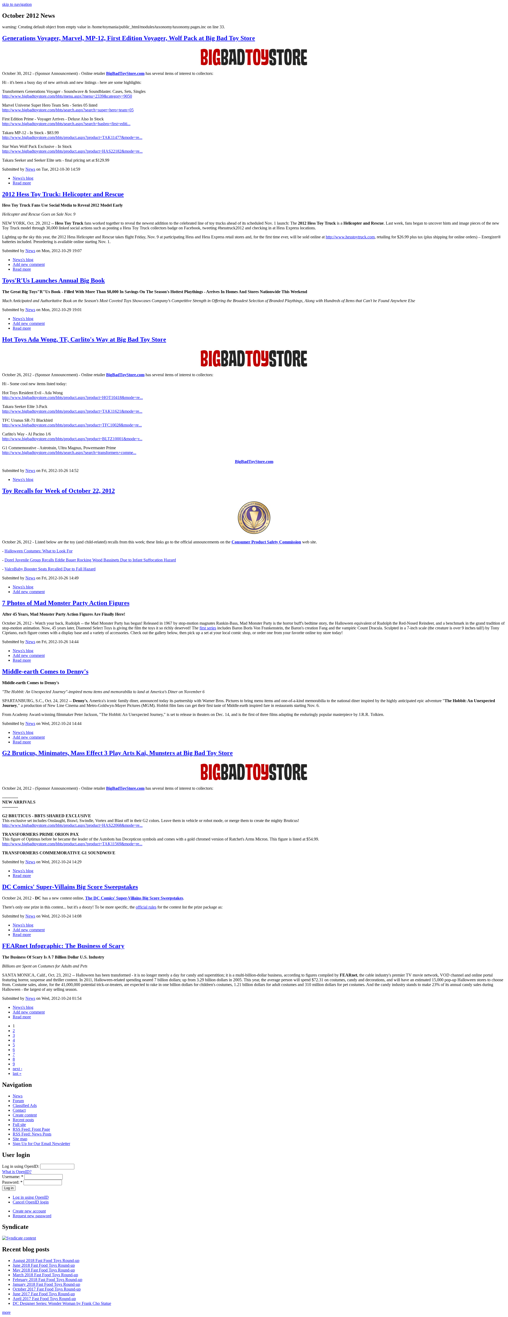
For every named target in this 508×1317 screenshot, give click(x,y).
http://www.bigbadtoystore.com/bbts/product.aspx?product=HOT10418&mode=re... (72, 397)
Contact (19, 1110)
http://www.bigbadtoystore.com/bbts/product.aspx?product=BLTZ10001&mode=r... (72, 439)
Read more (22, 183)
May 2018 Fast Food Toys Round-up (44, 1270)
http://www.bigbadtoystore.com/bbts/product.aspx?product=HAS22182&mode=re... (72, 151)
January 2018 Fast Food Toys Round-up (46, 1284)
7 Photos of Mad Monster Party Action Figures (65, 603)
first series (207, 628)
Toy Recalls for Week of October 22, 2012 (58, 490)
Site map (20, 1139)
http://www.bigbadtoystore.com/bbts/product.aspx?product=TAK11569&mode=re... (72, 844)
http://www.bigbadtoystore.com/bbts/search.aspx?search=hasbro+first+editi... (66, 123)
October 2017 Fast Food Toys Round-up (47, 1289)
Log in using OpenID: (21, 1166)
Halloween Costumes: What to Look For (38, 551)
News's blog (23, 178)
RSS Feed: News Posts (32, 1134)
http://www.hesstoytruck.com (350, 237)
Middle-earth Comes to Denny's (45, 671)
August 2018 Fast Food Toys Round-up (46, 1260)
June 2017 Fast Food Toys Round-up (44, 1294)
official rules (146, 907)
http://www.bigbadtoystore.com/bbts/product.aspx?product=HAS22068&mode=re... (72, 825)
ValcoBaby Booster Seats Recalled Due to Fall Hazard (50, 569)
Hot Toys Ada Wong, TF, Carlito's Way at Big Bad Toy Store (84, 339)
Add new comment (29, 264)
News (30, 169)
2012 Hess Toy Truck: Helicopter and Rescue (63, 194)
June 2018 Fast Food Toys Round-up (44, 1265)
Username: (12, 1176)
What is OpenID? (16, 1171)
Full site (19, 1124)
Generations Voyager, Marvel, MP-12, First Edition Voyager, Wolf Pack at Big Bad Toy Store (128, 38)
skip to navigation (17, 4)
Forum (18, 1100)
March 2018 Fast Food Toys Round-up (45, 1275)
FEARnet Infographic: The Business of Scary (63, 945)
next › (17, 1068)
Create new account (29, 1211)
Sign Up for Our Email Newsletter (41, 1143)
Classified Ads (25, 1105)
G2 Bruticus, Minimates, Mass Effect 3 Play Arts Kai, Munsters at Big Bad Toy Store (117, 753)
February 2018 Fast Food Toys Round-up (47, 1279)
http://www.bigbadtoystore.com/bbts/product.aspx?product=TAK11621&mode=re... (72, 411)
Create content (25, 1115)
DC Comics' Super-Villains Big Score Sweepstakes (70, 886)
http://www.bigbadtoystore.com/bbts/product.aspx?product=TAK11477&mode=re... (72, 137)
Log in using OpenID (31, 1197)
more (6, 1312)
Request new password (32, 1216)
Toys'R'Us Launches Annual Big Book (53, 280)
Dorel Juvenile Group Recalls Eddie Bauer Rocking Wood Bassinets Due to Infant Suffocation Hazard (90, 560)
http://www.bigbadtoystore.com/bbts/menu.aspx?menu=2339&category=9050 (67, 96)
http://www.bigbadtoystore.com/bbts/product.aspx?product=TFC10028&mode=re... (72, 425)
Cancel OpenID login (31, 1202)
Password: (12, 1182)
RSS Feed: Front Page (31, 1129)
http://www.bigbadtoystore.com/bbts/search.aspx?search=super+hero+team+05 (68, 110)
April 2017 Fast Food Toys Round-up (44, 1298)
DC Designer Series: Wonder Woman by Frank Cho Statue (62, 1303)
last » (17, 1073)
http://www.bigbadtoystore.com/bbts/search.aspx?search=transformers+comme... (69, 452)
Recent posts (23, 1120)
